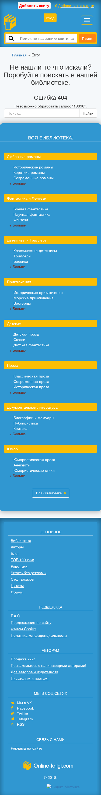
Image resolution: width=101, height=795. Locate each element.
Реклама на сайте (26, 748)
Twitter (22, 713)
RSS (21, 724)
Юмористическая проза (34, 459)
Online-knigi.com (54, 765)
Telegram (25, 719)
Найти (88, 113)
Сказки (19, 339)
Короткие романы (29, 172)
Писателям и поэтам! (29, 678)
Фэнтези (20, 219)
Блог (15, 553)
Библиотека (21, 540)
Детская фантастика (31, 344)
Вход (50, 17)
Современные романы (33, 177)
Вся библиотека (49, 492)
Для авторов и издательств (34, 671)
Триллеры (22, 255)
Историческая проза (31, 386)
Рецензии (19, 566)
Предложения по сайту (31, 622)
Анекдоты (21, 464)
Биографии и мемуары (33, 417)
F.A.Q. (16, 615)
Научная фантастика (31, 214)
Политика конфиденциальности (39, 635)
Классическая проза (31, 376)
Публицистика (25, 423)
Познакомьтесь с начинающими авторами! (48, 665)
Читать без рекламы (28, 572)
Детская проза (26, 334)
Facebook (25, 708)
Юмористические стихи (34, 470)
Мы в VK (24, 703)
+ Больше (17, 183)
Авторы (17, 546)
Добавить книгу (34, 5)
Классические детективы (35, 250)
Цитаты (17, 585)
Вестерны (22, 303)
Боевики (20, 261)
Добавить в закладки (76, 5)
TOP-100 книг (22, 559)
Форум (17, 592)
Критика (20, 428)
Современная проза (31, 381)
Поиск (87, 38)
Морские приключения (33, 297)
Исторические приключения (38, 292)
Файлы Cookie (23, 628)
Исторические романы (33, 167)
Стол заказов (22, 579)
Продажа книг (23, 658)
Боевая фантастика (30, 208)
